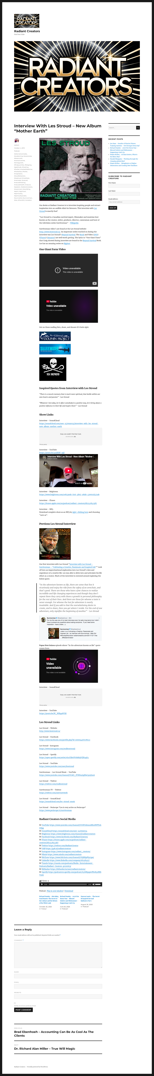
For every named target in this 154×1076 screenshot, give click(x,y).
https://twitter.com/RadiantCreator (63, 845)
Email (16, 982)
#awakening (18, 156)
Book (82, 235)
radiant (16, 145)
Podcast (17, 151)
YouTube (45, 825)
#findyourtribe (19, 165)
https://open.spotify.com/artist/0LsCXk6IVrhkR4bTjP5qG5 (64, 757)
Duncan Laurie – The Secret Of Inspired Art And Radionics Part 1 (90, 899)
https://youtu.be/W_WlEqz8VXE (53, 713)
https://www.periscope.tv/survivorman (55, 810)
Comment (19, 940)
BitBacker (46, 869)
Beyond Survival (68, 235)
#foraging (28, 165)
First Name (112, 183)
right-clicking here (80, 512)
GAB (43, 848)
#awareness (27, 156)
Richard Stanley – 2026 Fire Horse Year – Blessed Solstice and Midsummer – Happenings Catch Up (124, 150)
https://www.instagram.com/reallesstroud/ (57, 749)
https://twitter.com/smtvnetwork (53, 793)
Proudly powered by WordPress (37, 1067)
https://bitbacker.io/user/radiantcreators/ (67, 869)
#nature (28, 185)
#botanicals (18, 158)
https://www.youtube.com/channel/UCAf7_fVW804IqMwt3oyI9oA (67, 775)
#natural (25, 180)
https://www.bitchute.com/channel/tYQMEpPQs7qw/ (72, 857)
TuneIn (45, 863)
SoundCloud (47, 831)
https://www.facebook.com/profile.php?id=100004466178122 (64, 740)
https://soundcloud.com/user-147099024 (69, 831)
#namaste (17, 180)
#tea (15, 200)
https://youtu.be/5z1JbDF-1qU (52, 453)
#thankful (21, 200)
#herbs (24, 171)
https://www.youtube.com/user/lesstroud (56, 766)
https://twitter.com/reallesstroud (53, 784)
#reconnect (18, 189)
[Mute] (94, 884)
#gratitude (17, 167)
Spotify (45, 872)
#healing (25, 167)
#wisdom (28, 200)
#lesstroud (17, 178)
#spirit (16, 191)
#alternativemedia (20, 154)
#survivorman (27, 198)
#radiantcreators (26, 187)
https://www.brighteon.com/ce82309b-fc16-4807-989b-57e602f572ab (69, 494)
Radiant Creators (27, 31)
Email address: (113, 199)
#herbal (17, 169)
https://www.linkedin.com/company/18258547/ (70, 860)
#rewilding (26, 189)
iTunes (43, 238)
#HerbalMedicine (26, 169)
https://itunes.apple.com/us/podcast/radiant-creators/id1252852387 (68, 503)
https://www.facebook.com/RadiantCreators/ (69, 837)
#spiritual (22, 191)
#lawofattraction (19, 176)
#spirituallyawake (20, 196)
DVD (96, 235)
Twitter (45, 845)
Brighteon (46, 834)
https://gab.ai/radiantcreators (58, 848)
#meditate (25, 178)
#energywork (18, 163)
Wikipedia (74, 223)
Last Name (111, 191)
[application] (70, 884)
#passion (17, 187)
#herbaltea (18, 171)
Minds (44, 854)
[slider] (98, 884)
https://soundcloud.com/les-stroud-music (57, 801)
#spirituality (18, 193)
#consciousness (19, 160)
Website (17, 992)
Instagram (46, 851)
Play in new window (55, 891)
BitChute (45, 857)
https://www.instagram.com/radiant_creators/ (70, 851)
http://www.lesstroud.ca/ (49, 232)
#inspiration (18, 174)
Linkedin (45, 860)
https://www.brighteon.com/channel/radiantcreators (73, 834)
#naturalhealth (19, 185)
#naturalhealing (19, 182)
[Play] (42, 884)
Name (16, 972)
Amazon (51, 238)
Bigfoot (67, 243)
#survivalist (18, 198)
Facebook (46, 837)
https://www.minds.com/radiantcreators (65, 854)
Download (69, 891)
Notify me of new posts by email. (25, 1006)
